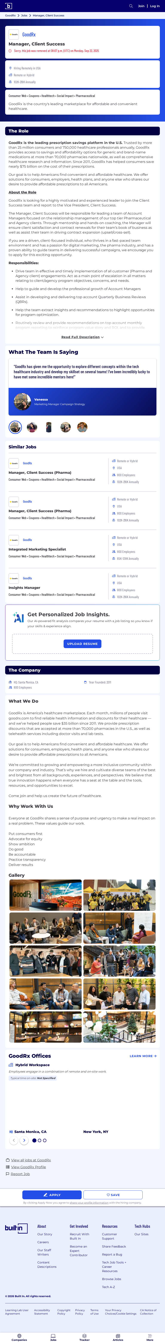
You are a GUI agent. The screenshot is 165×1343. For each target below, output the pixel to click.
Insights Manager (24, 588)
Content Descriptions (47, 1264)
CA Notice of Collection (148, 1312)
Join (141, 6)
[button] (15, 427)
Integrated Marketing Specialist (37, 549)
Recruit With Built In (79, 1236)
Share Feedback (114, 1246)
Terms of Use (94, 1312)
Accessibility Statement (42, 1312)
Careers (43, 1242)
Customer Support (109, 1236)
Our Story (44, 1234)
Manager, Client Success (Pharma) (40, 473)
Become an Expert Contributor (79, 1251)
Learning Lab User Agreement (17, 1312)
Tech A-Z (108, 1287)
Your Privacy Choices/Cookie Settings (120, 1312)
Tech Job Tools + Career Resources (114, 1266)
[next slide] (24, 1140)
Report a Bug (112, 1254)
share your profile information (89, 1202)
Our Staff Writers (44, 1252)
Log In (155, 6)
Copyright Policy (63, 1312)
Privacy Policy (80, 1312)
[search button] (131, 6)
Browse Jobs (111, 1279)
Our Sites (141, 1234)
